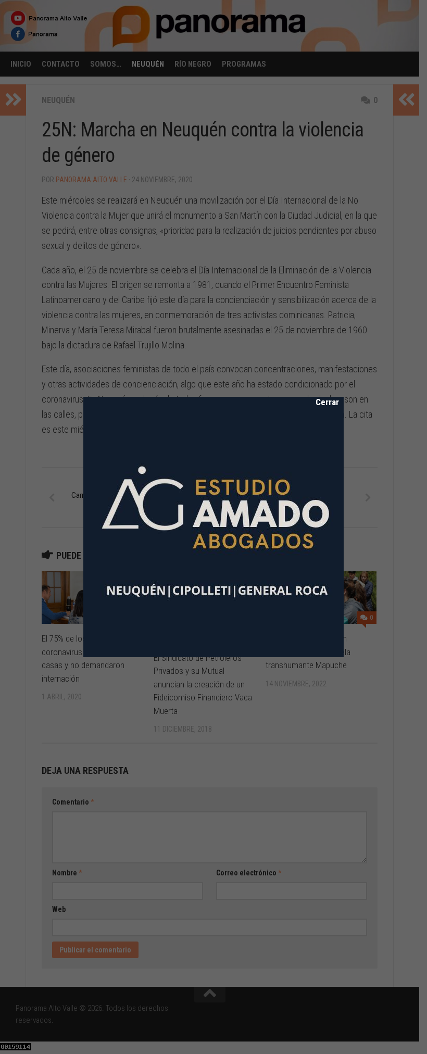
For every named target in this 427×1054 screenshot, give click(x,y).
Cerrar (320, 402)
